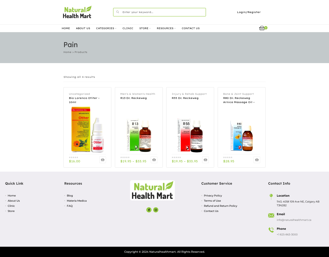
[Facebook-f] (148, 209)
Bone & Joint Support (238, 93)
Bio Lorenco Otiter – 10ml (84, 100)
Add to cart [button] (257, 160)
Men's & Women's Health (137, 93)
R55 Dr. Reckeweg (185, 98)
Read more (102, 160)
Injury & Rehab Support (189, 93)
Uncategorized (79, 93)
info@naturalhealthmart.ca (294, 220)
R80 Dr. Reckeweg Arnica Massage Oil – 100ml (239, 100)
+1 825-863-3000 (287, 234)
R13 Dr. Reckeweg (133, 98)
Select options (154, 160)
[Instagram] (155, 209)
